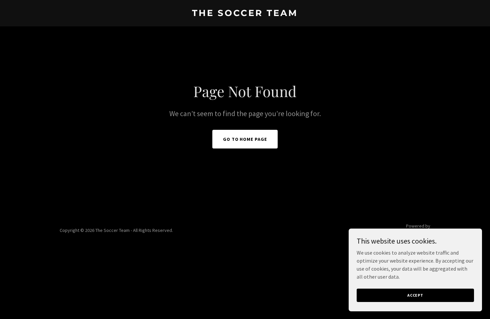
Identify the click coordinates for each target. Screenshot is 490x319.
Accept (415, 295)
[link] (245, 14)
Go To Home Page (245, 139)
